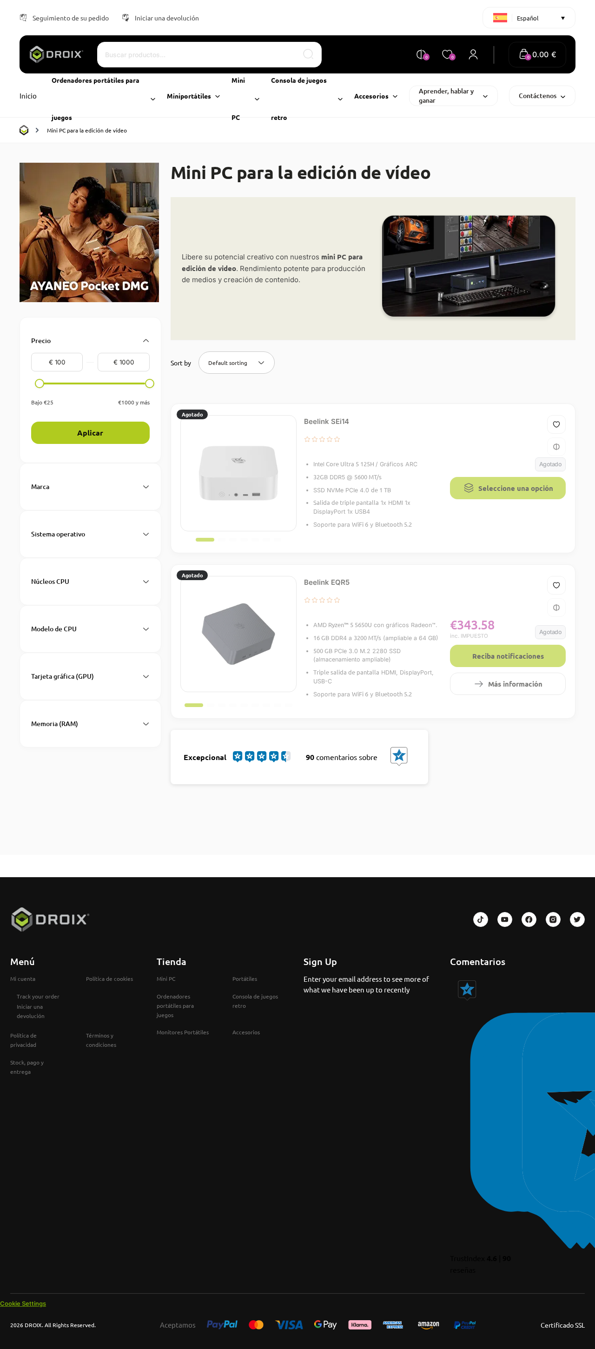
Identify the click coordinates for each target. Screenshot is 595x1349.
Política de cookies (109, 978)
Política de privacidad (23, 1040)
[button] (537, 54)
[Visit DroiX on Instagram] (553, 919)
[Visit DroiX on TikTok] (480, 919)
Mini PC (166, 978)
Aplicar (90, 432)
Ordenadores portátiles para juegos (175, 1005)
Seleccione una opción (515, 488)
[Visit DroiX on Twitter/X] (577, 919)
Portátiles (244, 978)
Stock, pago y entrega (27, 1066)
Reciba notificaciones (508, 656)
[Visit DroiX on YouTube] (504, 919)
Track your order (38, 996)
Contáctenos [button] (537, 95)
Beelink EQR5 (327, 582)
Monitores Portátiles (183, 1032)
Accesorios (246, 1032)
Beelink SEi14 (326, 421)
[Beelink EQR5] (238, 634)
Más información (515, 683)
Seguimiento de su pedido (71, 17)
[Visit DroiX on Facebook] (529, 919)
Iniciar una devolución (167, 17)
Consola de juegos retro (255, 1000)
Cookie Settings (23, 1303)
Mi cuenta (22, 978)
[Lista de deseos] (556, 424)
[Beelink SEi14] (238, 473)
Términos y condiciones (101, 1040)
